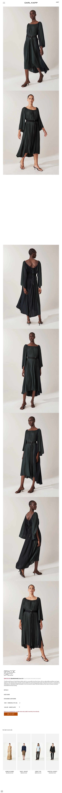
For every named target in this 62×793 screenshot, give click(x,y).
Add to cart (10, 714)
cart (57, 2)
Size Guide (7, 694)
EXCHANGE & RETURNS (10, 699)
